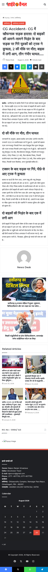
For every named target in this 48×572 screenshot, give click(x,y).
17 (5, 527)
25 (11, 533)
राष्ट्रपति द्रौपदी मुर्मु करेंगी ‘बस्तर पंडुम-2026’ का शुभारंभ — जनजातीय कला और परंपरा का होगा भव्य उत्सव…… (35, 406)
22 (37, 527)
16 (43, 522)
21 (30, 527)
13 (24, 522)
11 (11, 522)
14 (30, 522)
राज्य (12, 18)
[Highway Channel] (16, 4)
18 (11, 527)
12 (18, 522)
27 (24, 533)
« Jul (4, 544)
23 (43, 527)
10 (5, 522)
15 (37, 522)
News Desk (10, 60)
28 (30, 533)
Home (6, 18)
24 (5, 533)
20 (24, 527)
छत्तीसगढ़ (18, 18)
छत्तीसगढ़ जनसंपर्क (18, 23)
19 (18, 527)
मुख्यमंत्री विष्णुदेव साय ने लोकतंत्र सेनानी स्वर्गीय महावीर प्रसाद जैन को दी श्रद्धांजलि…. (35, 378)
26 (18, 533)
